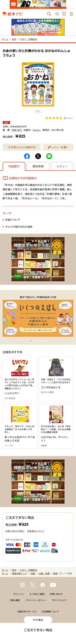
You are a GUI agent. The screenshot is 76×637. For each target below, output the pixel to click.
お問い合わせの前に (15, 530)
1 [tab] (31, 341)
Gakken (37, 130)
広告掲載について (50, 611)
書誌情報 (38, 166)
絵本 (14, 39)
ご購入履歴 (14, 600)
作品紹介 (14, 166)
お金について (12, 219)
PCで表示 (38, 620)
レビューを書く (59, 147)
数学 (55, 573)
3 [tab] (38, 341)
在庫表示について (35, 530)
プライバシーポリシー (35, 600)
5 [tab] (45, 341)
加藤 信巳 (17, 130)
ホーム (5, 39)
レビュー (62, 166)
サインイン (18, 594)
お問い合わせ (56, 594)
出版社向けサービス (26, 611)
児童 (33, 573)
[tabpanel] (38, 316)
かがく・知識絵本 (28, 39)
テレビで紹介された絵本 (19, 226)
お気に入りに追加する (23, 147)
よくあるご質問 (37, 594)
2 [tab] (34, 341)
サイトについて (59, 600)
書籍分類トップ (19, 573)
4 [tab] (41, 341)
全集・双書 (44, 573)
